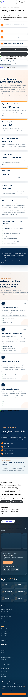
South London (4, 678)
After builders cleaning (6, 616)
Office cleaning (4, 640)
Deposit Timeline (4, 511)
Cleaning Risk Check (14, 511)
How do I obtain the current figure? (8, 491)
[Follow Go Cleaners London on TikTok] (13, 569)
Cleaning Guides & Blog (6, 657)
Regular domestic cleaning (6, 609)
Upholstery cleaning (5, 631)
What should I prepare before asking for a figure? (11, 490)
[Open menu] (12, 2)
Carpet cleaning (4, 628)
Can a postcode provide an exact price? (9, 487)
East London (3, 676)
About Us (3, 650)
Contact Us (3, 659)
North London (4, 674)
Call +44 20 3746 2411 (21, 2)
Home (1, 67)
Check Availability (5, 501)
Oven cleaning (4, 633)
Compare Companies (5, 509)
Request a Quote (14, 49)
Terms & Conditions (5, 664)
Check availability (8, 562)
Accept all (14, 693)
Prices (2, 652)
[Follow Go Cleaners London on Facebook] (4, 569)
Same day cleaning (5, 618)
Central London (4, 671)
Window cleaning (4, 635)
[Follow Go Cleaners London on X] (8, 569)
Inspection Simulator (5, 513)
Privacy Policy (4, 661)
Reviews (3, 654)
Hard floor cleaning (5, 638)
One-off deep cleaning (5, 611)
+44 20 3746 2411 (8, 555)
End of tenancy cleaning (6, 614)
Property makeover (5, 621)
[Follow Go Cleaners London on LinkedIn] (17, 569)
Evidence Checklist (15, 509)
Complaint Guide (14, 513)
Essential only (14, 690)
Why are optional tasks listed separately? (9, 488)
